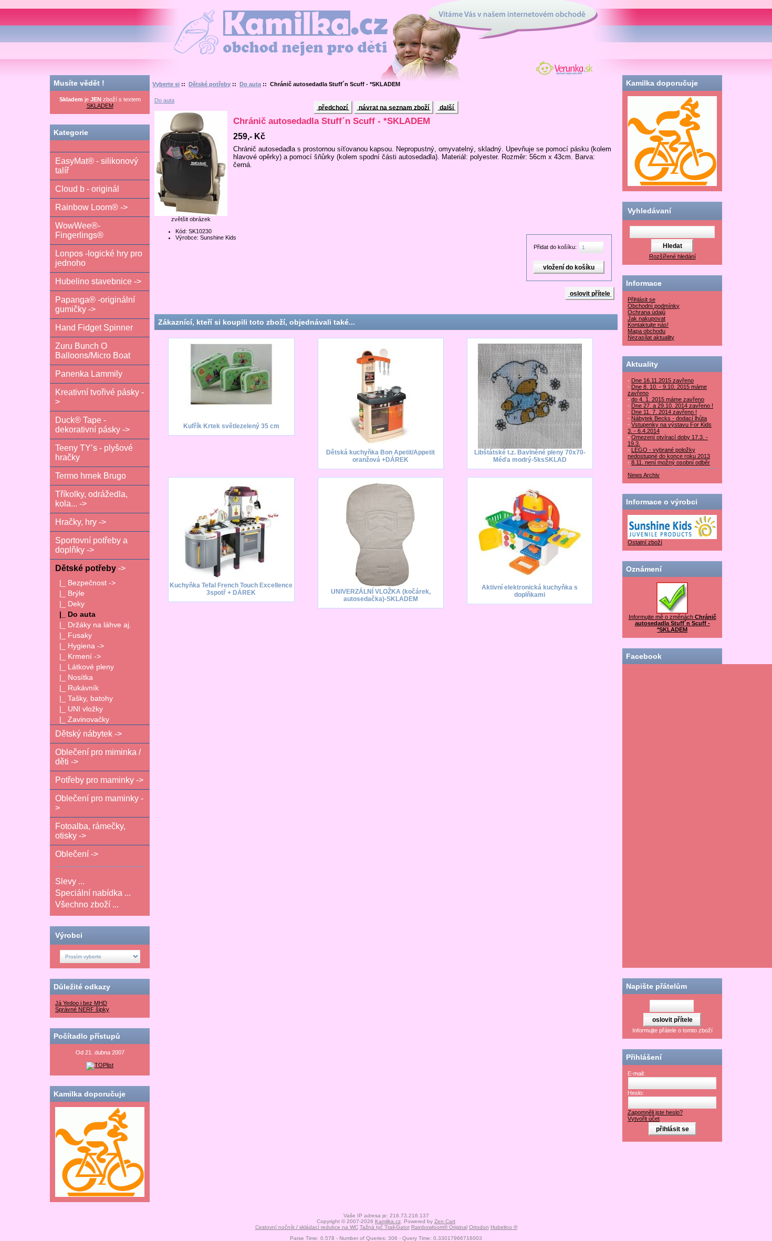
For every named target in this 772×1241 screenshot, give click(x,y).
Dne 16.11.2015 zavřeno (662, 380)
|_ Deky (70, 603)
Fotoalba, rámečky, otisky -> (90, 831)
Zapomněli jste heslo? (655, 1112)
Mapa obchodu (646, 331)
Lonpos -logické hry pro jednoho (98, 258)
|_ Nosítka (74, 677)
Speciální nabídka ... (93, 892)
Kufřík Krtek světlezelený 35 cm (231, 426)
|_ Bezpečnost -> (85, 582)
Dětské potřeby (210, 84)
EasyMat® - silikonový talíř (96, 166)
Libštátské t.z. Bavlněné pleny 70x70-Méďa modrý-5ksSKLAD (530, 456)
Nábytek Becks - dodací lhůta (669, 418)
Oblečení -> (76, 854)
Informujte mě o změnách (672, 623)
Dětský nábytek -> (88, 733)
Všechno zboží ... (87, 904)
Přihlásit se (641, 299)
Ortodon (479, 1227)
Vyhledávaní (649, 210)
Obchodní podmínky (654, 306)
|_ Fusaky (73, 635)
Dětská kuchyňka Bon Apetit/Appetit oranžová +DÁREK (380, 456)
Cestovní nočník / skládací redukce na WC (306, 1227)
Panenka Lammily (88, 373)
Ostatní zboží (645, 542)
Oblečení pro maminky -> (99, 803)
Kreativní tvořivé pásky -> (99, 397)
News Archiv (644, 475)
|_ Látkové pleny (84, 667)
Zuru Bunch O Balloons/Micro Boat (92, 351)
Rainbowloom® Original (439, 1227)
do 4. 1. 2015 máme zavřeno (667, 399)
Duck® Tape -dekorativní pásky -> (92, 425)
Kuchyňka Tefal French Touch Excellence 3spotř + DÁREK (231, 589)
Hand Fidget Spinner (94, 327)
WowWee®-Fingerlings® (79, 230)
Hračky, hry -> (80, 522)
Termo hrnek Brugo (90, 475)
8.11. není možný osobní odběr (670, 462)
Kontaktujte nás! (648, 325)
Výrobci (68, 935)
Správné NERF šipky (82, 1009)
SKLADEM (100, 105)
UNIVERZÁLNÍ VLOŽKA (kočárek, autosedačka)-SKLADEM (381, 595)
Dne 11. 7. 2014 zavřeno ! (664, 412)
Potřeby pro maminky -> (99, 779)
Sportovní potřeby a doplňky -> (91, 545)
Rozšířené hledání (672, 256)
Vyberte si (166, 84)
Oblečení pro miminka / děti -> (98, 757)
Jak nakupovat (646, 318)
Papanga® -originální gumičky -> (95, 304)
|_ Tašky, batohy (84, 698)
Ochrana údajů (646, 312)
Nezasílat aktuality (651, 337)
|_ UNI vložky (79, 709)
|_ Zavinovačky (82, 719)
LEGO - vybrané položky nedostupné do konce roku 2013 (669, 453)
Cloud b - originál (87, 188)
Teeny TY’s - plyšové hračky (94, 452)
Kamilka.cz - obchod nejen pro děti (241, 15)
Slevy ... (70, 881)
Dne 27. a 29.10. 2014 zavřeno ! (672, 405)
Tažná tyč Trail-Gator (385, 1227)
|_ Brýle (70, 593)
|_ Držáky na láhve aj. (93, 624)
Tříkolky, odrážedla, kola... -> (91, 499)
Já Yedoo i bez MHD (81, 1003)
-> (90, 568)
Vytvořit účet (644, 1118)
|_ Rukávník (77, 688)
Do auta (250, 84)
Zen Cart (444, 1221)
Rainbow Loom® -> (91, 207)
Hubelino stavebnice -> (98, 281)
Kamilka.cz (388, 1221)
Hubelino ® (504, 1227)
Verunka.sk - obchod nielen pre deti (562, 66)
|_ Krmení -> (78, 656)
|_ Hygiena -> (79, 646)
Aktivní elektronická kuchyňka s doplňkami (530, 591)
